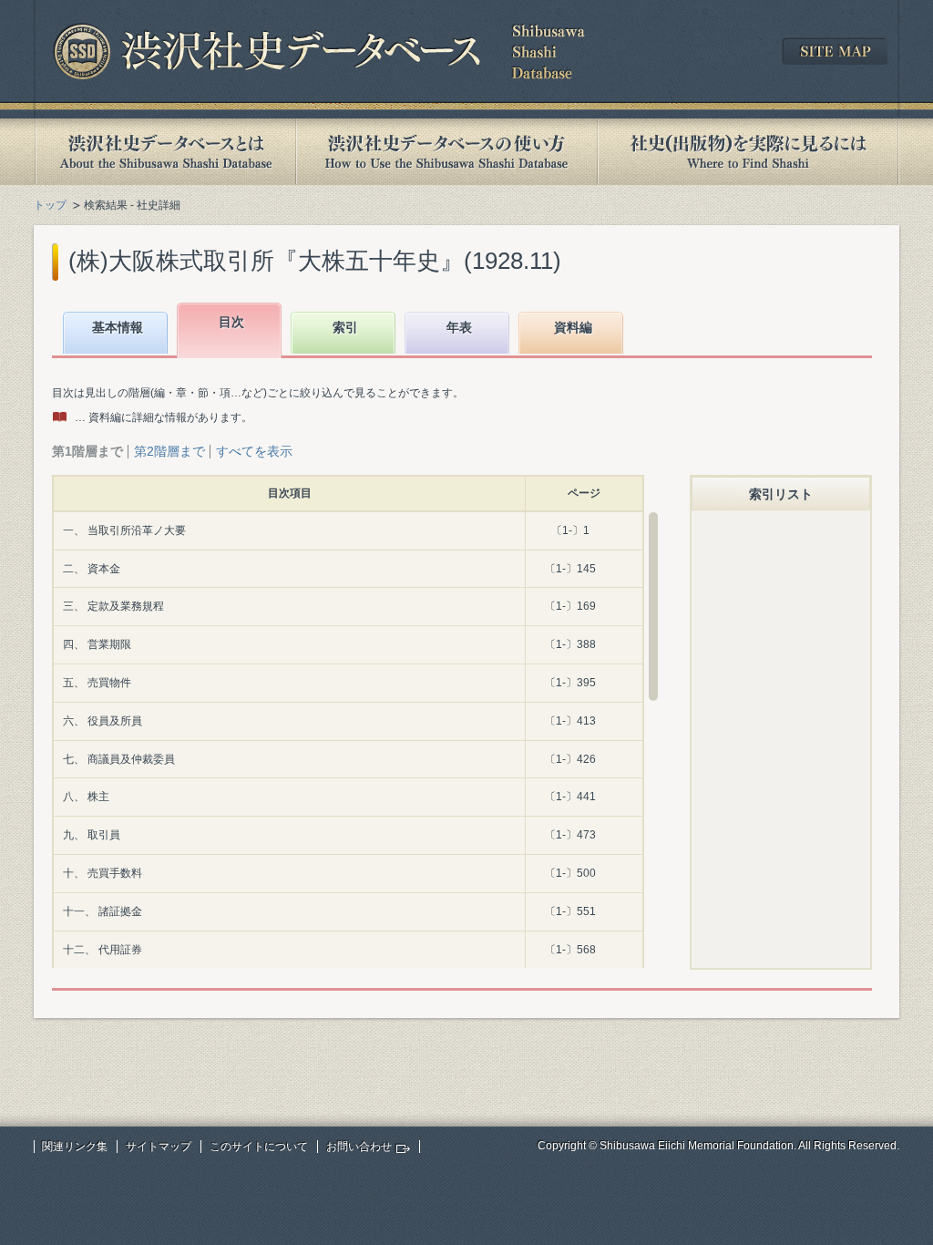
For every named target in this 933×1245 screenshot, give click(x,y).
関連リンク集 (75, 1146)
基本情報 (117, 327)
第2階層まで (169, 451)
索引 (345, 327)
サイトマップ (158, 1146)
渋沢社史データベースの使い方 (446, 151)
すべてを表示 (254, 451)
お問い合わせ (359, 1146)
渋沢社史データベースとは (164, 151)
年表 (459, 327)
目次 (231, 321)
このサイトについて (259, 1146)
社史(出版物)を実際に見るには (748, 151)
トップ (50, 205)
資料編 (573, 327)
